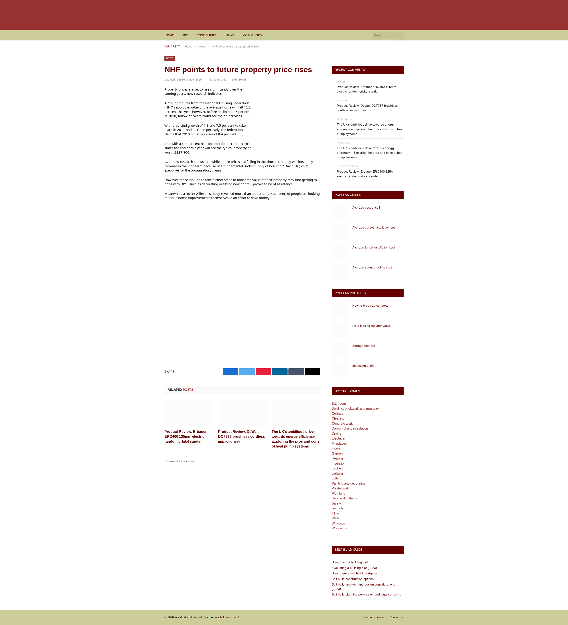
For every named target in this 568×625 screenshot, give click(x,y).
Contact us (397, 617)
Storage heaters (363, 345)
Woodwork (339, 528)
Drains (336, 433)
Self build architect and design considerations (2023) (363, 587)
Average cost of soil (366, 207)
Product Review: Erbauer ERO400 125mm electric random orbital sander (185, 436)
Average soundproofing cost (372, 267)
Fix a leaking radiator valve (371, 325)
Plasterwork (340, 488)
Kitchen (337, 468)
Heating (337, 458)
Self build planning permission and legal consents (366, 594)
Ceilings (337, 413)
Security (338, 508)
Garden (337, 453)
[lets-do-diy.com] (208, 15)
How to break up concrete (370, 305)
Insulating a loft (363, 365)
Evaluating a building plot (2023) (354, 568)
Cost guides (207, 35)
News (229, 35)
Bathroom (339, 403)
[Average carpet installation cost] (340, 232)
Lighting (337, 473)
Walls (335, 518)
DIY (185, 35)
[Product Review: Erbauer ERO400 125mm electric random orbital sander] (188, 413)
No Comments (217, 79)
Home (169, 35)
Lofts (335, 478)
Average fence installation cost (373, 247)
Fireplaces (339, 443)
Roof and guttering (345, 498)
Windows (338, 523)
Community (252, 35)
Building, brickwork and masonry (355, 408)
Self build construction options (353, 579)
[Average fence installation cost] (340, 252)
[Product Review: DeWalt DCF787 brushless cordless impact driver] (242, 413)
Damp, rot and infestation (350, 428)
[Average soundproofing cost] (340, 272)
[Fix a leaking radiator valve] (340, 330)
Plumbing (338, 493)
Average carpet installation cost (374, 227)
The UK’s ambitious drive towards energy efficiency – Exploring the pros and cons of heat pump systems (296, 439)
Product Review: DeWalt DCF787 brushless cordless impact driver (241, 436)
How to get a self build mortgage (354, 573)
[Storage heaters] (340, 350)
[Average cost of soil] (340, 212)
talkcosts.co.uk (230, 617)
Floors (336, 448)
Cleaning (338, 418)
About (381, 617)
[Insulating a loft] (340, 370)
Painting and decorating (348, 483)
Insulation (338, 463)
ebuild (198, 617)
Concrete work (342, 423)
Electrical (338, 438)
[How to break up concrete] (340, 310)
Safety (336, 503)
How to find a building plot (350, 562)
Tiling (335, 513)
